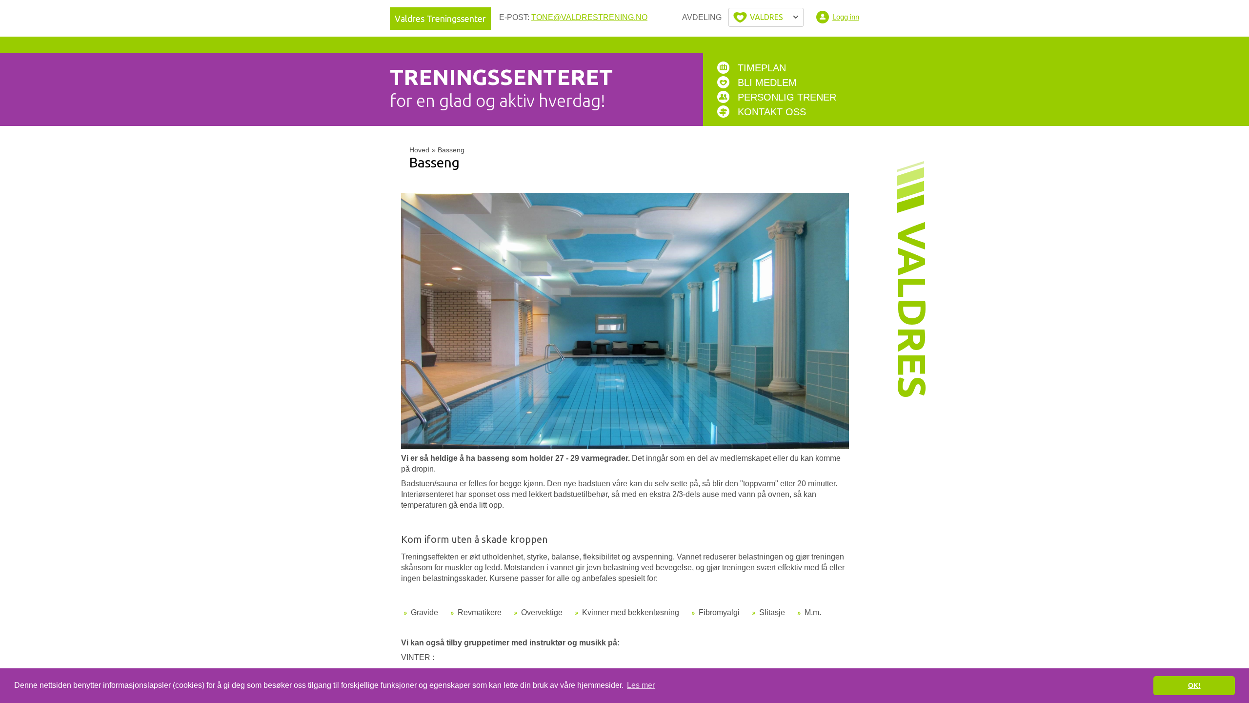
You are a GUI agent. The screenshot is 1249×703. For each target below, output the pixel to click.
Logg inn (845, 17)
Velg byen (766, 17)
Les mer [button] (641, 685)
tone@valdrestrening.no (589, 17)
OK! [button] (1194, 685)
